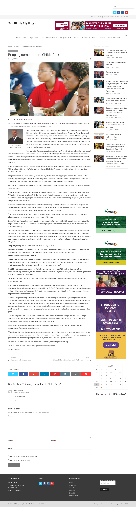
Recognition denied (112, 72)
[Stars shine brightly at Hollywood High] (99, 135)
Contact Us (72, 485)
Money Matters (64, 37)
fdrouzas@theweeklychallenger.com (42, 346)
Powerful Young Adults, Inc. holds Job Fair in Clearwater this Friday (115, 125)
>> (125, 366)
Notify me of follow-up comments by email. (23, 456)
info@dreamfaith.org (61, 342)
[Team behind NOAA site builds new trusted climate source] (99, 98)
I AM (24, 37)
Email (53, 441)
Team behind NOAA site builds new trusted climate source (116, 99)
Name (10, 441)
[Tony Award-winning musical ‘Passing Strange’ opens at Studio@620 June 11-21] (99, 144)
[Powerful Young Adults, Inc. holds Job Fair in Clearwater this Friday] (99, 122)
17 (101, 381)
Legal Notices (34, 37)
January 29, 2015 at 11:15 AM (21, 392)
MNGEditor (119, 57)
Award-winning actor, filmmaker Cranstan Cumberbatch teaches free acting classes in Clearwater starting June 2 (116, 160)
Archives (102, 37)
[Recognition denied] (99, 72)
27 (101, 372)
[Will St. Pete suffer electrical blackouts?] (99, 62)
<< (97, 366)
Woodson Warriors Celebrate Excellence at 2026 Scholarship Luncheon (117, 52)
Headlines (16, 51)
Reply (16, 400)
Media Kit (72, 493)
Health (94, 37)
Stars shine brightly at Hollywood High (113, 135)
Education (85, 37)
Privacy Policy (73, 496)
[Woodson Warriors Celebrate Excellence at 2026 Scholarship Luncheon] (99, 50)
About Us (72, 488)
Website (10, 448)
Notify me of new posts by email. (20, 460)
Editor (117, 67)
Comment (11, 416)
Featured (10, 51)
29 (125, 385)
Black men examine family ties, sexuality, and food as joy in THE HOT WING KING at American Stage (116, 111)
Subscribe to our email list (108, 480)
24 (101, 385)
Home (18, 37)
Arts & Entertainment (48, 37)
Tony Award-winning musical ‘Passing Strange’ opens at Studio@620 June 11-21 (115, 146)
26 (111, 385)
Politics (76, 37)
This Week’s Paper (114, 37)
